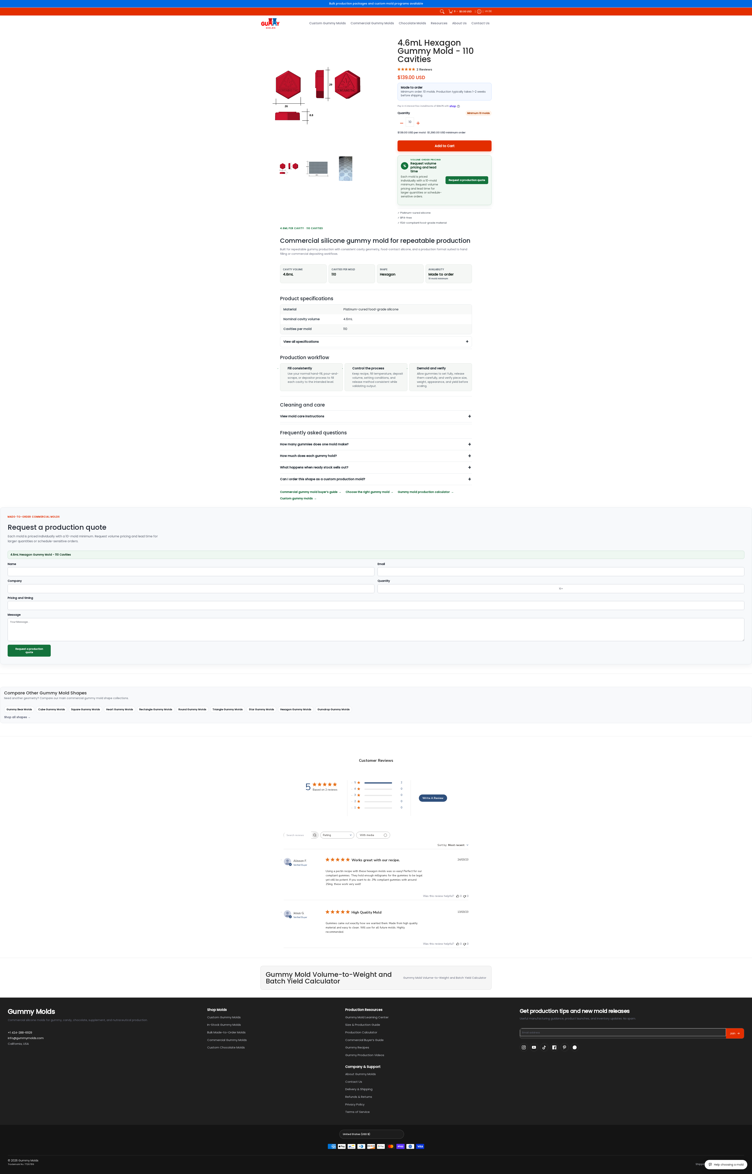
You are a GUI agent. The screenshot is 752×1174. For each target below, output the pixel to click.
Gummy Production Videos (364, 1055)
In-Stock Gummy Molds (224, 1025)
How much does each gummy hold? (308, 456)
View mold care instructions (302, 416)
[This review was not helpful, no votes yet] (464, 896)
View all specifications (301, 341)
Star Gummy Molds (261, 709)
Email (381, 564)
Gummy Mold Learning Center (367, 1017)
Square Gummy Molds (85, 709)
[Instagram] (524, 1047)
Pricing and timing (20, 598)
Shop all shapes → (17, 717)
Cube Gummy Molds (51, 709)
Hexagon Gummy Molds (295, 709)
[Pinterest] (564, 1047)
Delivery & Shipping (358, 1089)
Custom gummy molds (296, 498)
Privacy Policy (354, 1104)
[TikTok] (544, 1047)
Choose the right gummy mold (368, 492)
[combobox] (337, 835)
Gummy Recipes (357, 1047)
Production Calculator (361, 1032)
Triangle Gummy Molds (227, 709)
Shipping (701, 1164)
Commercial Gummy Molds (227, 1040)
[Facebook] (554, 1047)
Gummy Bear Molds (19, 709)
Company (15, 581)
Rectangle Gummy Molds (155, 709)
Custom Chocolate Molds (226, 1047)
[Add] (418, 123)
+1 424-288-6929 (20, 1032)
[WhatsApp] (575, 1047)
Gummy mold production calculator (424, 492)
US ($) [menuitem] (488, 11)
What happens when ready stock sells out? (314, 467)
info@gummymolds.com (26, 1038)
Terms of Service (357, 1112)
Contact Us (353, 1082)
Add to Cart (445, 146)
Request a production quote (467, 180)
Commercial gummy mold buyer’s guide (308, 492)
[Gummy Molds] (270, 23)
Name (12, 564)
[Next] (371, 95)
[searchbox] (297, 835)
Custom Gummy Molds (224, 1017)
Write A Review (432, 798)
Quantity (404, 113)
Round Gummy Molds (192, 709)
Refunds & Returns (358, 1097)
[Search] (442, 11)
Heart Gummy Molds (119, 709)
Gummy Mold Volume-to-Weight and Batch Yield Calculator (444, 978)
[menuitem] (460, 11)
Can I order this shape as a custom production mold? (322, 479)
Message (14, 615)
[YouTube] (534, 1047)
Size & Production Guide (362, 1025)
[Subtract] (402, 123)
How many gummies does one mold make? (314, 444)
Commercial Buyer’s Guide (364, 1040)
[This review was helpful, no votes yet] (457, 896)
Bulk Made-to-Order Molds (226, 1032)
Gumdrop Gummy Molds (333, 709)
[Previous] (263, 95)
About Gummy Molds (360, 1074)
